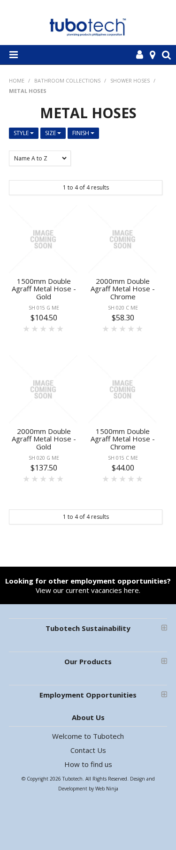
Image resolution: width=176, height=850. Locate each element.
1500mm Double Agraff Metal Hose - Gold (44, 288)
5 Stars (60, 328)
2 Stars (35, 328)
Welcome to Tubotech (88, 736)
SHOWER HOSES (130, 80)
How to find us (88, 764)
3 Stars (43, 328)
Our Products (88, 661)
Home (16, 80)
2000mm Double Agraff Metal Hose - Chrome (123, 288)
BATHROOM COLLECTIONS (67, 80)
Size (51, 133)
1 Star (27, 328)
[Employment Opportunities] (88, 599)
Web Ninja (106, 788)
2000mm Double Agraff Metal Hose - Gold (44, 438)
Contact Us (88, 750)
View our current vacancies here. (88, 585)
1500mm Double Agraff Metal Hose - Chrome (123, 438)
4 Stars (52, 328)
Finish (81, 133)
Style (22, 133)
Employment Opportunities (88, 694)
